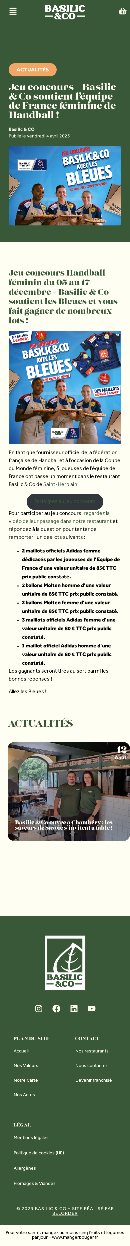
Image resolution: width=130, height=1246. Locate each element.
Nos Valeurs (26, 1066)
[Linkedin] (74, 1009)
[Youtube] (92, 1009)
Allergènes (25, 1169)
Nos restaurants (92, 1051)
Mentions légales (31, 1138)
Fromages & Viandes (35, 1184)
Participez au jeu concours (65, 502)
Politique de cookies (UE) (39, 1153)
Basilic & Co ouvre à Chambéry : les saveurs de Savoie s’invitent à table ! (64, 825)
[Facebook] (56, 1009)
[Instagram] (39, 1009)
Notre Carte (26, 1081)
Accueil (21, 1051)
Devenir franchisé (93, 1081)
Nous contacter (91, 1066)
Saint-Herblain (60, 485)
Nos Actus (24, 1095)
